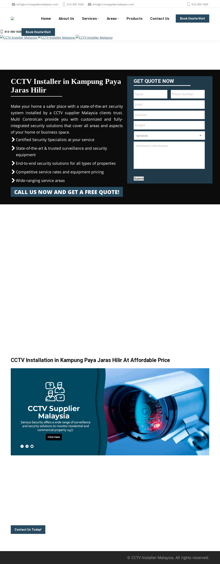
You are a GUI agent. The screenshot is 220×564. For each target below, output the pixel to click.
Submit (139, 178)
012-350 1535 (75, 4)
